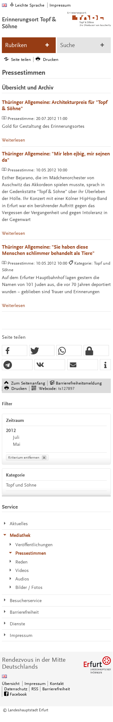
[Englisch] (4, 5)
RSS (34, 689)
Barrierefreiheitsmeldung (79, 383)
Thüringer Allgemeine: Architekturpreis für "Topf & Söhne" (54, 105)
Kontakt (57, 683)
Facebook (18, 694)
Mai (16, 444)
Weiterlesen (13, 140)
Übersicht (10, 683)
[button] (14, 350)
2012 (11, 430)
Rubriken (16, 45)
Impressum (60, 5)
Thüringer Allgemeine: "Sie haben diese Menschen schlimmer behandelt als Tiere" (48, 250)
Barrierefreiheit (56, 689)
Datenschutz (15, 689)
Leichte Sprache (29, 5)
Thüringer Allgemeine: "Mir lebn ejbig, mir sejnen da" (56, 157)
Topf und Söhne (21, 485)
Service (10, 507)
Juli (16, 437)
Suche (67, 45)
